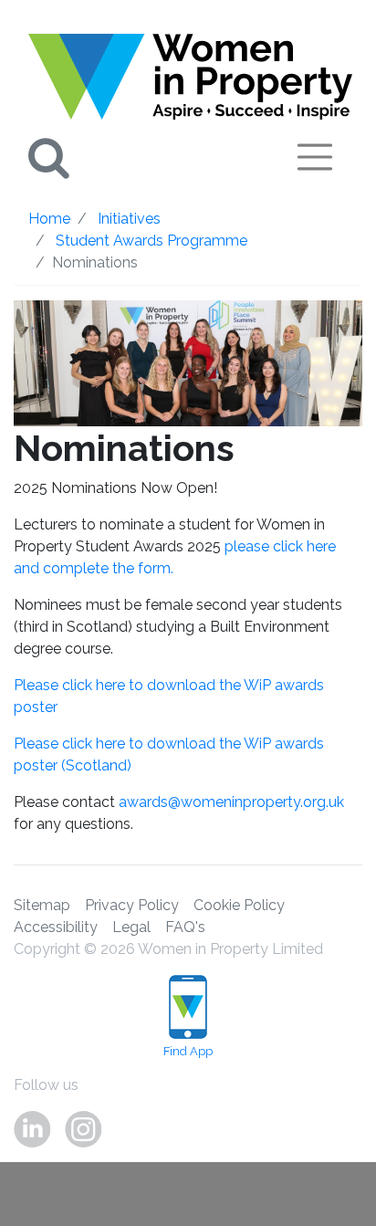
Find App (188, 1051)
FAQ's (185, 927)
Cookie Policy (239, 905)
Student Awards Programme (151, 240)
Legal (131, 927)
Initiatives (129, 218)
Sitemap (42, 905)
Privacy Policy (132, 905)
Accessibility (56, 927)
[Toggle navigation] (315, 157)
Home (49, 218)
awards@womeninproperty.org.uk (231, 802)
